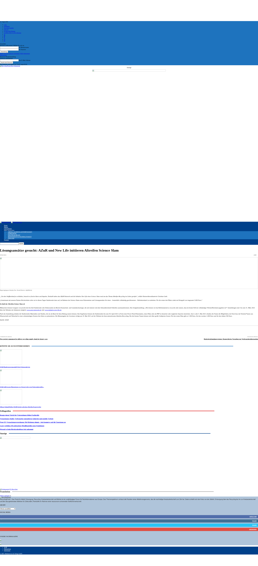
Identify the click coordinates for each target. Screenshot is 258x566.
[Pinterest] (55, 331)
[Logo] (5, 222)
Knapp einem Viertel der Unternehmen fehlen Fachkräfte (19, 415)
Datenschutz (3, 55)
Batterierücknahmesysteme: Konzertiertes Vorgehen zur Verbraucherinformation (231, 339)
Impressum (7, 550)
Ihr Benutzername (24, 47)
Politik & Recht (14, 235)
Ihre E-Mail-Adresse (24, 60)
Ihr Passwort (22, 49)
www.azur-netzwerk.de (34, 310)
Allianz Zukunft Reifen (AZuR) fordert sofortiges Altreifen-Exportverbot (20, 407)
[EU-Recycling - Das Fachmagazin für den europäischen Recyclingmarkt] (1, 540)
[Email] (25, 331)
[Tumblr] (77, 331)
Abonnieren (253, 529)
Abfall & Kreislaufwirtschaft (20, 232)
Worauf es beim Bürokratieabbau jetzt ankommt (16, 429)
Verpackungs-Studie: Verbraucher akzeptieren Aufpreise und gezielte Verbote (26, 419)
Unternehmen (8, 228)
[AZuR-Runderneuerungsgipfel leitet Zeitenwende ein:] (11, 364)
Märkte (6, 227)
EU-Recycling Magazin (9, 31)
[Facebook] (32, 331)
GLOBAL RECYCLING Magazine (12, 33)
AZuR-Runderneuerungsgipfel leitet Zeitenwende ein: (15, 367)
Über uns (6, 29)
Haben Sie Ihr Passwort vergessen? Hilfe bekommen (15, 53)
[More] (114, 331)
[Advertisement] (15, 475)
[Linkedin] (47, 331)
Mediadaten (7, 26)
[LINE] (99, 331)
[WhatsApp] (62, 331)
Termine (6, 240)
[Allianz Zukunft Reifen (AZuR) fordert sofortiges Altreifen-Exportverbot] (11, 404)
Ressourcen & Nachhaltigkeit (20, 237)
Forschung (12, 233)
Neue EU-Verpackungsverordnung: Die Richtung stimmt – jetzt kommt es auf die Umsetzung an (33, 422)
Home (5, 225)
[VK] (84, 331)
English (11, 238)
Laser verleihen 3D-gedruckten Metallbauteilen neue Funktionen (22, 426)
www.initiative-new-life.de (53, 310)
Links (5, 25)
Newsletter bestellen (9, 28)
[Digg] (92, 331)
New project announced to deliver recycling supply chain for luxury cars (24, 339)
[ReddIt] (70, 331)
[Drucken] (17, 331)
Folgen (254, 521)
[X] (40, 331)
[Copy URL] (106, 331)
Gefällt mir (253, 516)
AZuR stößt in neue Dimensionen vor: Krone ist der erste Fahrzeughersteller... (22, 387)
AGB (5, 547)
